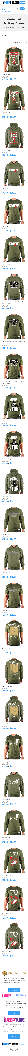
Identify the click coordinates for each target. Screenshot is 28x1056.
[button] (17, 9)
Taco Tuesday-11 (6, 875)
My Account (6, 11)
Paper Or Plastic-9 (6, 724)
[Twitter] (11, 1049)
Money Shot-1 (5, 534)
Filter (5, 42)
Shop (4, 9)
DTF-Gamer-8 (5, 188)
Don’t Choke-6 (5, 74)
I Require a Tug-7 (6, 421)
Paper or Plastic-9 (6, 648)
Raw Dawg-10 (5, 762)
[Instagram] (16, 1049)
